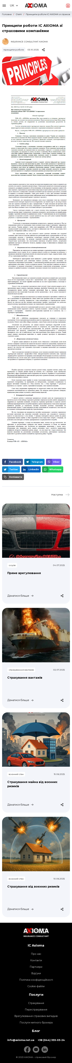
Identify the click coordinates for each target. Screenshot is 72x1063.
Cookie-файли (36, 986)
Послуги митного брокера (36, 1022)
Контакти (36, 960)
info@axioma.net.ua (20, 1040)
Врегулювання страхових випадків (36, 1016)
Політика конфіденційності (36, 979)
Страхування (36, 1003)
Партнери (36, 966)
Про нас (36, 953)
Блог (36, 1031)
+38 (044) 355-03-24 (51, 1040)
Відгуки (36, 973)
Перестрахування (36, 1009)
